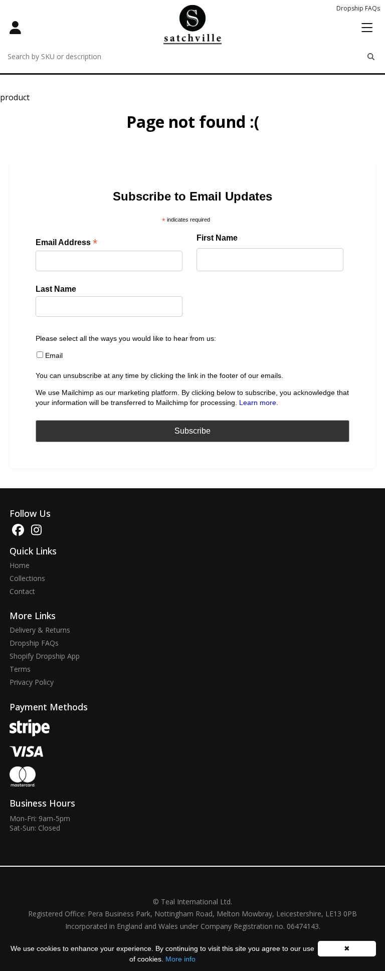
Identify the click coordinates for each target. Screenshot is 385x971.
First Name (217, 238)
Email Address (66, 243)
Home (20, 565)
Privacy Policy (32, 682)
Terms (20, 669)
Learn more (257, 403)
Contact (22, 592)
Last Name (56, 289)
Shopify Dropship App (45, 656)
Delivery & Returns (40, 630)
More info (180, 959)
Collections (27, 578)
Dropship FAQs (358, 8)
